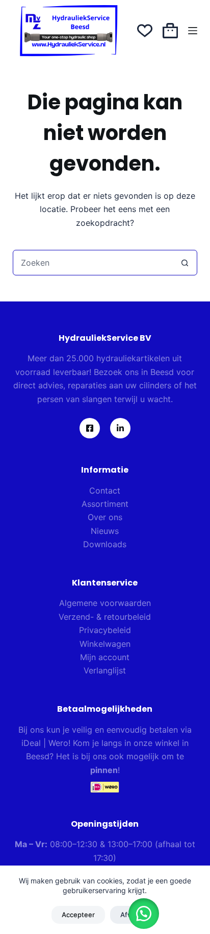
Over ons (105, 517)
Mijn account (104, 657)
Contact (104, 490)
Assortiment (105, 504)
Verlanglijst (105, 670)
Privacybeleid (105, 630)
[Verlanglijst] (144, 30)
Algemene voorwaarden (105, 603)
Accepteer (78, 914)
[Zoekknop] (184, 262)
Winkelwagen (105, 644)
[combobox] (93, 262)
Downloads (104, 544)
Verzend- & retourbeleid (105, 617)
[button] (143, 913)
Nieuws (105, 531)
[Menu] (192, 30)
